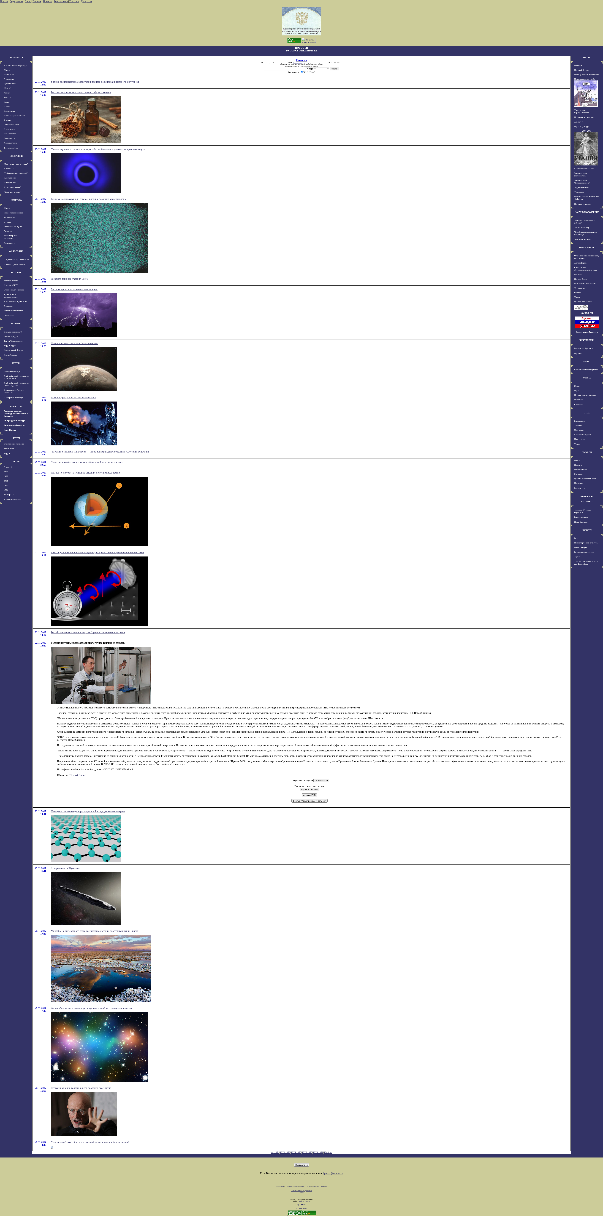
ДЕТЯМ (16, 438)
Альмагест (8, 306)
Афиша (7, 70)
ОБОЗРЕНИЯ (16, 156)
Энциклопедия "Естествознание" (582, 181)
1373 (287, 1152)
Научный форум (11, 336)
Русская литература (583, 302)
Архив (302, 1186)
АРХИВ (16, 461)
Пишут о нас (579, 439)
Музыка (7, 222)
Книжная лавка (10, 143)
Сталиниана (9, 315)
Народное (578, 399)
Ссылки (308, 1186)
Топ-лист (74, 1)
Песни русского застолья (585, 395)
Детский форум (10, 355)
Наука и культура (581, 126)
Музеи (577, 386)
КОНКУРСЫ (16, 406)
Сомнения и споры (12, 124)
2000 (6, 485)
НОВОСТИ (587, 530)
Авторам (578, 425)
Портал (4, 1)
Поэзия (7, 106)
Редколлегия (579, 421)
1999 (6, 490)
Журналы (578, 474)
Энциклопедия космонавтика (580, 174)
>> (330, 1152)
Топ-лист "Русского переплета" (582, 511)
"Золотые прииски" (12, 187)
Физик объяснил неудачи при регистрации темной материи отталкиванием (91, 1008)
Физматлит (579, 192)
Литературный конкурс (14, 420)
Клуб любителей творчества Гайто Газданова (16, 384)
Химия (577, 297)
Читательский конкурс (14, 425)
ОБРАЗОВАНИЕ (587, 247)
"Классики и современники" (16, 164)
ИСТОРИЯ (16, 272)
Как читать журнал (582, 434)
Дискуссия (86, 1)
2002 (6, 476)
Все (576, 538)
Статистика (315, 1186)
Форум (7, 453)
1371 (276, 1152)
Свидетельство (297, 63)
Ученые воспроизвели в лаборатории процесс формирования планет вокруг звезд (95, 81)
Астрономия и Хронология (15, 301)
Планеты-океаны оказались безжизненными (74, 343)
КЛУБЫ (16, 363)
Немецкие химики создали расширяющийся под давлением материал (88, 811)
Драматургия (9, 111)
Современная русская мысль (16, 259)
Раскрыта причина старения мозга (69, 278)
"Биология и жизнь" (582, 239)
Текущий (8, 467)
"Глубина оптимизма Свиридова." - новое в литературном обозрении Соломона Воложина (100, 451)
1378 (315, 1152)
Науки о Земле (580, 279)
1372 (282, 1152)
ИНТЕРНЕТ (587, 501)
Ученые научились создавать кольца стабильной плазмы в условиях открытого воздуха (98, 149)
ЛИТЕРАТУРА (16, 57)
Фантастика (9, 448)
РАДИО (586, 361)
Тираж (577, 444)
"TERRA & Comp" (582, 227)
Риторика (8, 231)
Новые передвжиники (13, 213)
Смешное (578, 404)
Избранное (579, 483)
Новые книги (9, 129)
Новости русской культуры (15, 65)
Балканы (7, 97)
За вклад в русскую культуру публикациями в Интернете (16, 413)
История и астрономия (584, 117)
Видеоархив (9, 243)
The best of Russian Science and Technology (586, 562)
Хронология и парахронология (11, 295)
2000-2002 (587, 131)
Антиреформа (580, 263)
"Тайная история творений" (16, 173)
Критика (7, 120)
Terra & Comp (78, 775)
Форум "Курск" (10, 345)
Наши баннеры (580, 522)
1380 (326, 1152)
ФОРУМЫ (16, 323)
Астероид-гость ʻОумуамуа (65, 868)
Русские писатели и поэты (585, 478)
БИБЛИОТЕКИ (586, 340)
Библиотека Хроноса (583, 348)
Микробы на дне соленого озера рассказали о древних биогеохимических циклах (95, 931)
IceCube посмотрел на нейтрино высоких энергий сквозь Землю (85, 472)
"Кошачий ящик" (11, 182)
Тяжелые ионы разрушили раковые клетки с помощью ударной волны (88, 199)
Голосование (61, 1)
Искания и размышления (14, 115)
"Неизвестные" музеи (13, 226)
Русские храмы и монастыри (11, 236)
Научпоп (578, 353)
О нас (28, 1)
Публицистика (10, 83)
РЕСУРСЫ (587, 452)
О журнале (579, 430)
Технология (579, 288)
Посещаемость (580, 469)
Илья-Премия (10, 430)
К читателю (9, 74)
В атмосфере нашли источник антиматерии (74, 289)
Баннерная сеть (581, 517)
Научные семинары (582, 204)
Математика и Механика (585, 283)
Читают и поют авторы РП (586, 369)
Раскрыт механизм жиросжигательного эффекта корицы (81, 92)
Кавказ (7, 93)
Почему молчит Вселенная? (586, 74)
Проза (6, 102)
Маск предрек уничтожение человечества (73, 397)
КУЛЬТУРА (16, 200)
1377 (309, 1152)
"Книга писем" (10, 178)
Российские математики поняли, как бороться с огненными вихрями (88, 632)
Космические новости (584, 169)
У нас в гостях (10, 134)
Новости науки (580, 547)
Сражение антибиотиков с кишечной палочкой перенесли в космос (87, 462)
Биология (578, 274)
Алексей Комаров (304, 1201)
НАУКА (586, 57)
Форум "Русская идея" (13, 341)
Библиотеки (579, 488)
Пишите (37, 1)
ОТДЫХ (587, 378)
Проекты (578, 465)
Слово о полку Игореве (14, 290)
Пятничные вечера (12, 371)
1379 (320, 1152)
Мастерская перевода (13, 397)
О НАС (587, 413)
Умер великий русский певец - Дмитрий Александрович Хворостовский (90, 1142)
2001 (6, 481)
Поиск (577, 460)
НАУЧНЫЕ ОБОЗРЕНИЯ (587, 212)
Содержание (16, 1)
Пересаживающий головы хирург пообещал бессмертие (81, 1088)
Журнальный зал (11, 148)
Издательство (10, 138)
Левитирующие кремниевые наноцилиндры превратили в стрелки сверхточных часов (97, 552)
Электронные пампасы (14, 444)
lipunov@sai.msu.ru (333, 1173)
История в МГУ (11, 285)
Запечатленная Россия (13, 310)
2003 (6, 472)
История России (11, 280)
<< (272, 1152)
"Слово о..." (9, 169)
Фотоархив (9, 494)
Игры (576, 390)
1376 (304, 1152)
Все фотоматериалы (12, 499)
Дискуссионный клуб (13, 332)
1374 (293, 1152)
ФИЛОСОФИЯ (16, 251)
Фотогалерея (9, 217)
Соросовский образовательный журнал (585, 268)
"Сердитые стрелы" (12, 192)
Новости (47, 1)
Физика (577, 292)
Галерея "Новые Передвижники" (301, 1191)
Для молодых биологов (587, 332)
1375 (298, 1152)
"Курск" (7, 88)
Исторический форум (13, 350)
